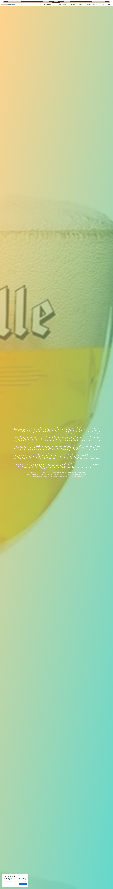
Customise (8, 884)
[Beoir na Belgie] (56, 1)
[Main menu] (109, 4)
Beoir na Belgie (9, 4)
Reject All (15, 884)
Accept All (23, 884)
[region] (15, 880)
